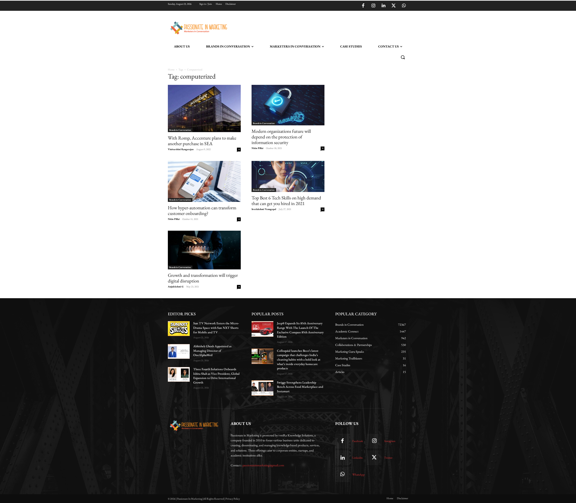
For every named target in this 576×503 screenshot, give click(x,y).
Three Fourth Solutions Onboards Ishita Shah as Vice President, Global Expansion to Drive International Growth (216, 375)
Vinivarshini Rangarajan (181, 149)
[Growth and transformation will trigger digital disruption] (204, 250)
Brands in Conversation (180, 130)
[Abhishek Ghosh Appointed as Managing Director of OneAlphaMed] (179, 351)
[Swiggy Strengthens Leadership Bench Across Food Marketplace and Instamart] (262, 388)
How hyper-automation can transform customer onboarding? (202, 210)
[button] (402, 57)
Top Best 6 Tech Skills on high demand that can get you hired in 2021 (286, 200)
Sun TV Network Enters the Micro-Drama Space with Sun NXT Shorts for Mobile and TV (216, 327)
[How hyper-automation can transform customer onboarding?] (204, 181)
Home (171, 69)
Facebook (357, 441)
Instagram (389, 441)
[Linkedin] (383, 5)
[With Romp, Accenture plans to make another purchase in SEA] (204, 108)
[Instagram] (373, 5)
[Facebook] (363, 5)
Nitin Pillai (257, 148)
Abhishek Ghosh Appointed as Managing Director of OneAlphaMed (212, 350)
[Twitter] (393, 5)
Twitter (388, 458)
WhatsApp (358, 474)
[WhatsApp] (403, 5)
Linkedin (357, 458)
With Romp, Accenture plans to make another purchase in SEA (202, 141)
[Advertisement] (311, 27)
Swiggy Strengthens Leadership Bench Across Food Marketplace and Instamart (300, 386)
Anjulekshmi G (176, 286)
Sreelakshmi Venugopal (264, 209)
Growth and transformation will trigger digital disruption (203, 278)
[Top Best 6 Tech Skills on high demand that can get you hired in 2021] (288, 176)
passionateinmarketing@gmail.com (263, 465)
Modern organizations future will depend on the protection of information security (281, 136)
